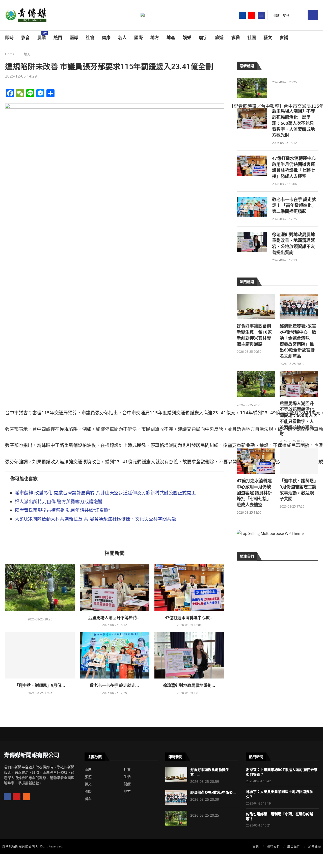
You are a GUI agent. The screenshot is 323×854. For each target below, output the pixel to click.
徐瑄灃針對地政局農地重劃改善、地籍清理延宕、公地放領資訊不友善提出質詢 (293, 243)
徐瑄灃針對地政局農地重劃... (189, 685)
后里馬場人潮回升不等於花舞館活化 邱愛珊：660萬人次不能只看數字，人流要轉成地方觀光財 (293, 123)
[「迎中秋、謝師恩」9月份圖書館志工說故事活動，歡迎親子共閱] (40, 655)
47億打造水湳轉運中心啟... (189, 617)
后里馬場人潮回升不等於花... (114, 617)
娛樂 (187, 37)
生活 (127, 776)
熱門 (57, 37)
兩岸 (74, 37)
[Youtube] (251, 15)
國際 (138, 37)
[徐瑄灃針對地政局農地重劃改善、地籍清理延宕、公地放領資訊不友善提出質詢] (189, 655)
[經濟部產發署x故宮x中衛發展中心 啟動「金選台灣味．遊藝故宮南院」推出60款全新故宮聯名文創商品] (299, 306)
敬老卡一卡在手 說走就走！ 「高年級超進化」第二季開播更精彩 (294, 205)
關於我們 (273, 846)
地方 (154, 37)
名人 (122, 37)
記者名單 (314, 846)
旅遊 (219, 37)
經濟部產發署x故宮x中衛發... (213, 792)
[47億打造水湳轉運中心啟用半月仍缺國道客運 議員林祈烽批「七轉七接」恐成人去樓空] (189, 587)
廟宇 (203, 37)
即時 (9, 37)
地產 (171, 37)
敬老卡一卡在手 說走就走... (114, 685)
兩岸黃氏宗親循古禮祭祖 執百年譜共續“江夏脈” (62, 510)
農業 (41, 36)
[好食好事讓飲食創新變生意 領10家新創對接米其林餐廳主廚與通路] (256, 306)
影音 (25, 37)
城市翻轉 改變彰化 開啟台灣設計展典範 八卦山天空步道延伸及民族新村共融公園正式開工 (105, 493)
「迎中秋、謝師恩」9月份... (40, 685)
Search (313, 15)
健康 (106, 37)
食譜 (284, 37)
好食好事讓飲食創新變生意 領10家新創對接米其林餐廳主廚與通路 (254, 334)
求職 (235, 37)
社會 (90, 37)
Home (9, 54)
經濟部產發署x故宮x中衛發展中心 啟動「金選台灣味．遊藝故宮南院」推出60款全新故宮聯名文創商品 (298, 341)
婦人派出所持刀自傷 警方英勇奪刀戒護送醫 (58, 501)
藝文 (267, 37)
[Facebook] (242, 15)
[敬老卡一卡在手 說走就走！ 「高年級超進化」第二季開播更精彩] (114, 655)
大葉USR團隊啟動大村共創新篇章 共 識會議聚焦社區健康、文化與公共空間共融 (95, 519)
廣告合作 (293, 846)
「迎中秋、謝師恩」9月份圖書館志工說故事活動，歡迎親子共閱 (298, 489)
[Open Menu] (261, 15)
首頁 (255, 846)
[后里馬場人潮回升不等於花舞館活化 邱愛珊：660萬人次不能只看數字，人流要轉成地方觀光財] (114, 587)
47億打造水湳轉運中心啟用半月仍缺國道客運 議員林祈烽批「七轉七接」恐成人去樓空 (294, 167)
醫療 (127, 784)
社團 (251, 37)
